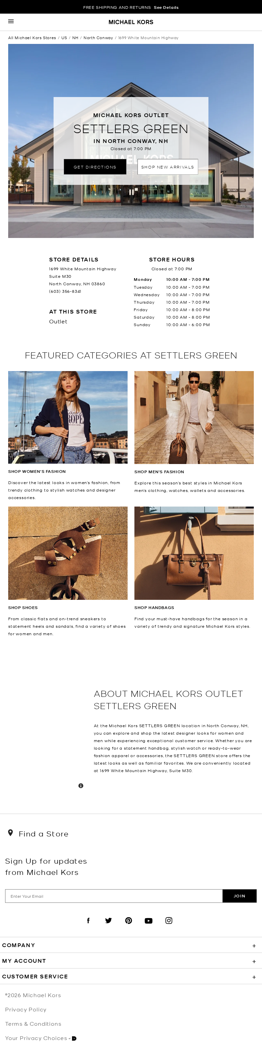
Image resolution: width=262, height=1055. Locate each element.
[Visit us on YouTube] (148, 926)
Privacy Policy (26, 1009)
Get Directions (95, 166)
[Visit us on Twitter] (108, 926)
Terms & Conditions (33, 1023)
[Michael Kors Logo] (131, 22)
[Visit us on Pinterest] (128, 926)
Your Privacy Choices (36, 1037)
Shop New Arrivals (167, 166)
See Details (166, 7)
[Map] (48, 725)
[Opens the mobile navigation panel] (11, 22)
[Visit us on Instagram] (168, 926)
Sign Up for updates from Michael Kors (46, 866)
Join (240, 896)
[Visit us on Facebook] (88, 926)
